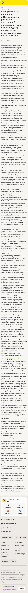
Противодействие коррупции (6, 555)
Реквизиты (4, 552)
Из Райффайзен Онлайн (9, 523)
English (6, 561)
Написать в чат (8, 537)
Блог (24, 537)
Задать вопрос (5, 545)
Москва (14, 561)
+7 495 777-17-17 (6, 527)
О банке (3, 542)
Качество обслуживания (5, 548)
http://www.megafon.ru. (7, 352)
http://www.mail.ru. (18, 355)
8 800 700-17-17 (6, 531)
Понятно (22, 588)
